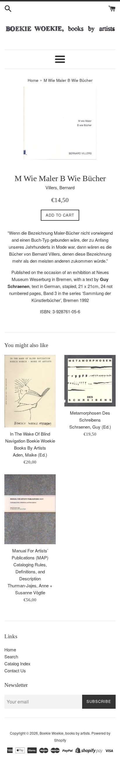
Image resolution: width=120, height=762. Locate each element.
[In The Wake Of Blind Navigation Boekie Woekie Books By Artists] (30, 391)
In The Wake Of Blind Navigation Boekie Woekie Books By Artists (30, 441)
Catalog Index (17, 663)
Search (11, 656)
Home (10, 649)
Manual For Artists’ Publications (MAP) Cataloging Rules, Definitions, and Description (30, 564)
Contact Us (15, 670)
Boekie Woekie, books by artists (65, 733)
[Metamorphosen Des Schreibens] (90, 380)
